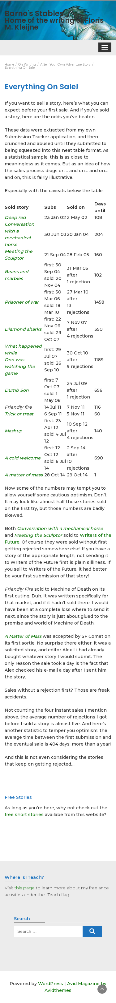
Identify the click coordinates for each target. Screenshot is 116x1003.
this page (25, 888)
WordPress (50, 983)
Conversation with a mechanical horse (60, 528)
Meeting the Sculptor (38, 535)
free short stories (24, 814)
